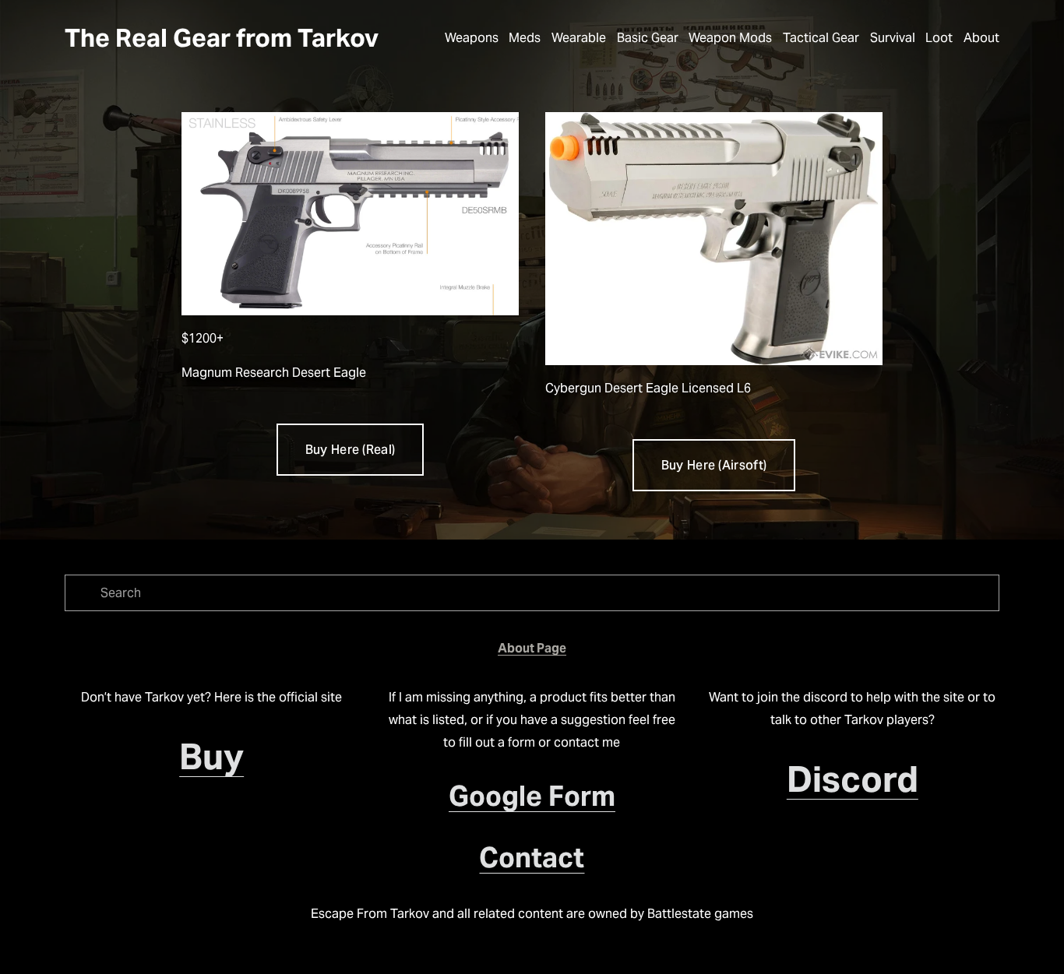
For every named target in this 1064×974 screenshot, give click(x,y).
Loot (939, 38)
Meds (525, 38)
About (981, 38)
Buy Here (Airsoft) (714, 465)
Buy (211, 756)
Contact (531, 857)
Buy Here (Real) (350, 449)
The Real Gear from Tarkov (222, 38)
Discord (852, 779)
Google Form (532, 796)
